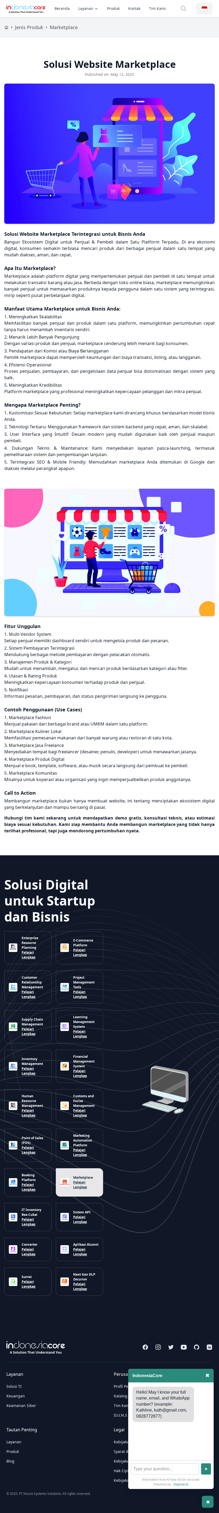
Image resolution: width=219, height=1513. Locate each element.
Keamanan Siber (21, 1405)
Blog (10, 1461)
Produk (113, 8)
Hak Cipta (122, 1470)
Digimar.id (181, 1484)
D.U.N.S (120, 1415)
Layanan (85, 8)
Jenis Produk (29, 27)
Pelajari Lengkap (29, 954)
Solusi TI (14, 1386)
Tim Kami (157, 8)
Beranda (62, 8)
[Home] (6, 27)
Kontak (134, 8)
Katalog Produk (127, 1395)
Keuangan (15, 1395)
